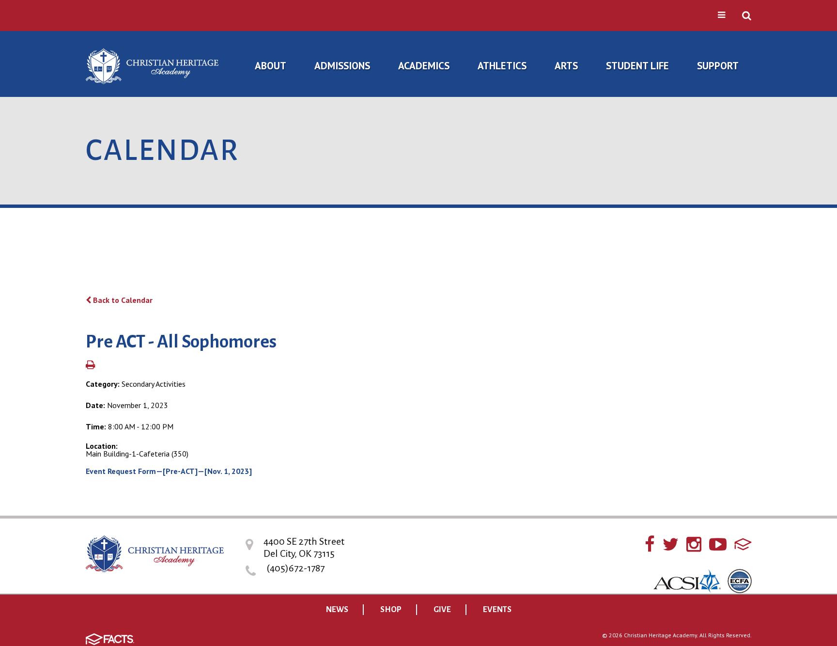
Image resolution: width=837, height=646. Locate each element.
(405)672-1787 (295, 568)
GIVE (442, 609)
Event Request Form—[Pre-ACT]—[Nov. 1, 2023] (169, 471)
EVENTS (497, 609)
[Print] (90, 365)
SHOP (391, 609)
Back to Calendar (122, 300)
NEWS (337, 609)
